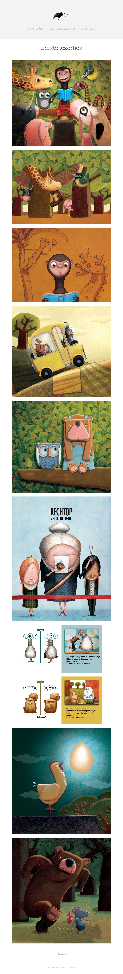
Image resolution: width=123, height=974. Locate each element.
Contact (88, 28)
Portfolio (36, 28)
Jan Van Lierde (62, 28)
